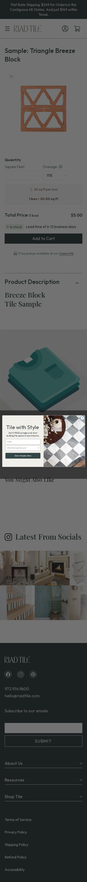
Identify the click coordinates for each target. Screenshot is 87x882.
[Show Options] (38, 447)
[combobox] (22, 447)
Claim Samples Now (22, 455)
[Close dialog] (82, 418)
